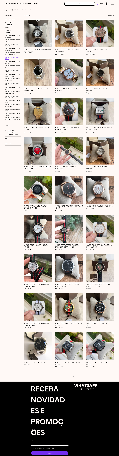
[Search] (79, 4)
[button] (106, 4)
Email (32, 440)
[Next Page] (73, 376)
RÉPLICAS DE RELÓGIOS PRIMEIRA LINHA (21, 3)
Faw (73, 404)
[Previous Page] (65, 376)
